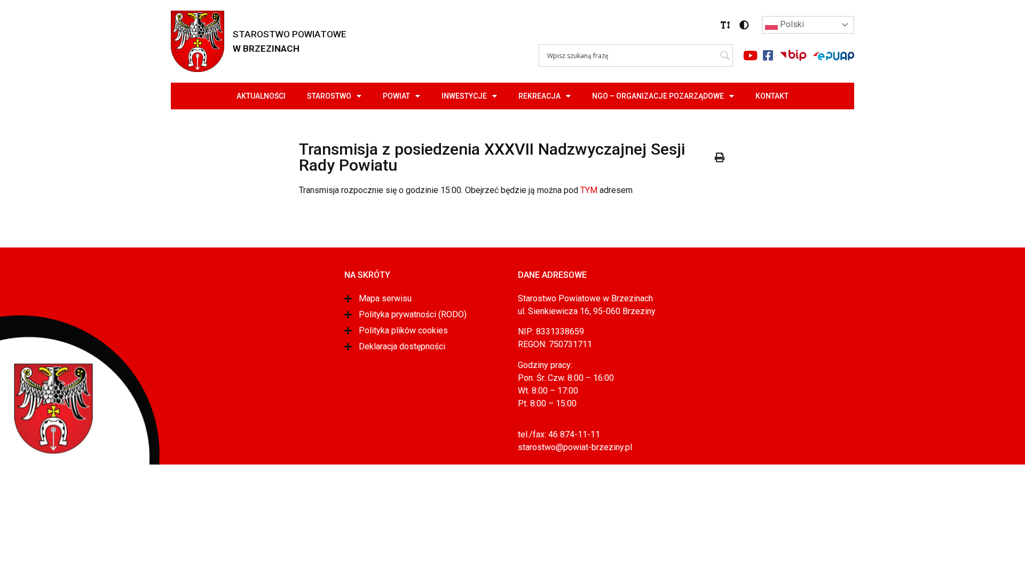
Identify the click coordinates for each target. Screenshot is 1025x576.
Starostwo (329, 96)
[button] (725, 25)
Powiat (396, 96)
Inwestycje (464, 96)
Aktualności (261, 96)
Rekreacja (539, 96)
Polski (791, 24)
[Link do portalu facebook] (768, 55)
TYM (588, 190)
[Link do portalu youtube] (750, 55)
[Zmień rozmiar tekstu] (725, 25)
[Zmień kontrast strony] (744, 25)
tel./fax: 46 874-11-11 (559, 434)
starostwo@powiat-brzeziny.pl (575, 447)
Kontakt (772, 96)
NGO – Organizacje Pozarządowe (658, 96)
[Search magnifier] (725, 55)
